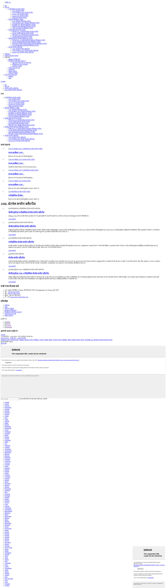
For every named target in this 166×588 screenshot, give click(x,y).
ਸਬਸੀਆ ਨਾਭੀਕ (17, 66)
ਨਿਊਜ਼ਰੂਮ (7, 54)
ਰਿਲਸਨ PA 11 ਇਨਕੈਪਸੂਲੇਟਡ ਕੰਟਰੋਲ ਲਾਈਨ (25, 31)
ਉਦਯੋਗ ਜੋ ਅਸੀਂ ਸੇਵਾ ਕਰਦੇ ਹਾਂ (17, 61)
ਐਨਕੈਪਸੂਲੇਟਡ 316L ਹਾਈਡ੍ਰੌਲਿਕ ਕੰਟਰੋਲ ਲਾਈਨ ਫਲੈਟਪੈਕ (28, 273)
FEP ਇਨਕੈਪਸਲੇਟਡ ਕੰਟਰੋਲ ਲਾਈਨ (22, 37)
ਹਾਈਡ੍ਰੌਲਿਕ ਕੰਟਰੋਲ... (16, 195)
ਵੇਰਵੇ (14, 219)
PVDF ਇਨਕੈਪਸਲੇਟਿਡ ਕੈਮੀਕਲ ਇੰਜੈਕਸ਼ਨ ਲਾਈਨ (26, 42)
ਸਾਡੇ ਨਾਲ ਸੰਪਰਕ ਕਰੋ (11, 75)
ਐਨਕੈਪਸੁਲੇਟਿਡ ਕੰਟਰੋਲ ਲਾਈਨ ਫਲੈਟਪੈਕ (22, 226)
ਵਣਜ (9, 78)
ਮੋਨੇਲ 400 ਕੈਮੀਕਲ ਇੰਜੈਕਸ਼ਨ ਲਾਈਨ (22, 28)
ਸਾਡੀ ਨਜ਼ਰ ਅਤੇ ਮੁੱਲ (14, 68)
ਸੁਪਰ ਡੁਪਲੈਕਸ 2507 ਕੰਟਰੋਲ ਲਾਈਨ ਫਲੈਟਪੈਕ (25, 50)
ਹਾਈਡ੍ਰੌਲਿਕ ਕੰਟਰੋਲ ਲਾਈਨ (16, 9)
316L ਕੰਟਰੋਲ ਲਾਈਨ (18, 11)
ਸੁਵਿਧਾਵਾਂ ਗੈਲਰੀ (13, 73)
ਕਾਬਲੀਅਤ (11, 69)
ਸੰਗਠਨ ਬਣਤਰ (12, 71)
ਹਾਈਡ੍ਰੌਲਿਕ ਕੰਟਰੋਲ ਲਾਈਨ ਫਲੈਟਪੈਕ (21, 242)
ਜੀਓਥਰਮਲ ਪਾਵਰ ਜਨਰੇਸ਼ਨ (20, 64)
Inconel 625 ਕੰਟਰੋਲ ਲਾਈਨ (20, 16)
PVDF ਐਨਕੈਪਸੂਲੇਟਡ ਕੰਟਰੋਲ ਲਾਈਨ (23, 33)
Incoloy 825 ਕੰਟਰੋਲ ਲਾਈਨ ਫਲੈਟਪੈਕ (23, 52)
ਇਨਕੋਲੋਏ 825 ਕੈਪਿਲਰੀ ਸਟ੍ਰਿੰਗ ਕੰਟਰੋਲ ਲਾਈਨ (98, 340)
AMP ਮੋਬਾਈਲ (21, 338)
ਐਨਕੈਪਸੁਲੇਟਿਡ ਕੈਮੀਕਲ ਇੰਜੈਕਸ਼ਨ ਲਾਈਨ (20, 38)
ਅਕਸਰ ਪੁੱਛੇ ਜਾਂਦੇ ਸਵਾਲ (11, 56)
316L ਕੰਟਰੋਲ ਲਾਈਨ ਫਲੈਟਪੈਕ (21, 49)
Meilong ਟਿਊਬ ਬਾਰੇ (14, 59)
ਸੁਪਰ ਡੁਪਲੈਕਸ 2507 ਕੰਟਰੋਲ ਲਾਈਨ (22, 12)
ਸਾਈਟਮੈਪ (13, 338)
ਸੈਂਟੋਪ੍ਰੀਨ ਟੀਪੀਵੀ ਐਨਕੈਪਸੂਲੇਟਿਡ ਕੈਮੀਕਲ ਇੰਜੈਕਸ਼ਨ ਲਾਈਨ (29, 43)
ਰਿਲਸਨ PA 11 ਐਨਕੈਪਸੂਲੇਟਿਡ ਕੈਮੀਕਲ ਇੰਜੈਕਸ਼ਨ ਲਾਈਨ (28, 40)
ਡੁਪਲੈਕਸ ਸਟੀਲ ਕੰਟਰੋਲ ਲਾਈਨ (10, 340)
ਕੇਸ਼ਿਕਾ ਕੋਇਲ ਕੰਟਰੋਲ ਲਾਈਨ (76, 340)
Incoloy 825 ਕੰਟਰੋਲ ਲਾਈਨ (20, 14)
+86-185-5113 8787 (13, 292)
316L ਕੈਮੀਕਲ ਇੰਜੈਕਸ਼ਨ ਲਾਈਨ (21, 21)
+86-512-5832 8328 (13, 293)
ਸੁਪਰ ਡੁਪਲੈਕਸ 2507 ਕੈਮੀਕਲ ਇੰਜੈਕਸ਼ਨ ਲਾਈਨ (25, 23)
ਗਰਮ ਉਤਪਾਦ (5, 338)
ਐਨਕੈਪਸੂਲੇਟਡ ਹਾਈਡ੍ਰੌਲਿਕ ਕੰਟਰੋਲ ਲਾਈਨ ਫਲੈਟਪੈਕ (26, 212)
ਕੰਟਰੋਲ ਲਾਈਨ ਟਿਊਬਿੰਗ (60, 340)
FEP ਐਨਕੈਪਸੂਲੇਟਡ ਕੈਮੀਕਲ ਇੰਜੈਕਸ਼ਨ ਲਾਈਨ (25, 45)
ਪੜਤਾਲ (10, 219)
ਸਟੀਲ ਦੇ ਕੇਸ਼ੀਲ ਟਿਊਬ (45, 340)
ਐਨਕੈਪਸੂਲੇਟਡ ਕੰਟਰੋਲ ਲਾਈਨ (17, 30)
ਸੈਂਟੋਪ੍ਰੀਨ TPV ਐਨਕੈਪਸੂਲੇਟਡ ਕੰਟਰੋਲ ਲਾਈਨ (25, 35)
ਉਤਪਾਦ (7, 7)
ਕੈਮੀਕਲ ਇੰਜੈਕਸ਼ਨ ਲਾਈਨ (15, 19)
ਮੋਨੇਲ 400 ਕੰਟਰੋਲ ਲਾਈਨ (19, 18)
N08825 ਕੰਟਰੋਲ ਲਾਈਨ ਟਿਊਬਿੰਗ (29, 340)
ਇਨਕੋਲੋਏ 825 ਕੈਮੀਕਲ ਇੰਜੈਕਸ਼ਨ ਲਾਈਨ (24, 24)
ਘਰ (6, 5)
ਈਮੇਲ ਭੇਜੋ (4, 343)
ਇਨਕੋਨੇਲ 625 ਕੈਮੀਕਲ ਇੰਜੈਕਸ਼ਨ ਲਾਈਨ (24, 26)
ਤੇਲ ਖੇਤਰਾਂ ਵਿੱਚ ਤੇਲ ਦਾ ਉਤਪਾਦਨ (21, 62)
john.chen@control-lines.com (19, 297)
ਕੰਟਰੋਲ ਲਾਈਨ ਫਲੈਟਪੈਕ (15, 47)
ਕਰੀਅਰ (10, 76)
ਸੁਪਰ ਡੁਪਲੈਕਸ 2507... (16, 153)
